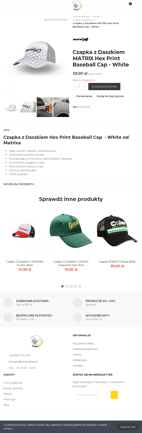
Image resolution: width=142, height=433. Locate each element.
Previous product (127, 21)
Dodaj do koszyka (104, 86)
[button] (6, 55)
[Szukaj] (13, 5)
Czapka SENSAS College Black (117, 261)
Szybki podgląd (37, 224)
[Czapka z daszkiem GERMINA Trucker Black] (24, 230)
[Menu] (7, 5)
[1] (114, 395)
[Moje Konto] (135, 5)
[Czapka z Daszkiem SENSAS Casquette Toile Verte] (71, 230)
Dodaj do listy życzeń (110, 96)
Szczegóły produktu (18, 184)
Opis (6, 130)
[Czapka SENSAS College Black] (117, 230)
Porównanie (84, 96)
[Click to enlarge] (9, 90)
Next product (136, 21)
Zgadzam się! (127, 426)
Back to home (131, 21)
